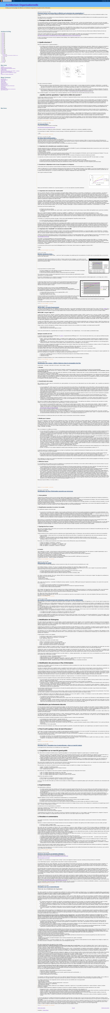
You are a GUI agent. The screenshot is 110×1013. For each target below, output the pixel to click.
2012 (3, 47)
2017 (3, 42)
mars (4, 60)
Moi (1, 73)
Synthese (2, 66)
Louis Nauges (3, 87)
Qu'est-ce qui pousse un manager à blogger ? (51, 853)
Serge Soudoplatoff (4, 79)
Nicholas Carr (3, 86)
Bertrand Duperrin (4, 88)
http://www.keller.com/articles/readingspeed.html (49, 407)
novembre (4, 56)
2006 (3, 53)
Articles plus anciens (105, 1007)
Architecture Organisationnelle (21, 5)
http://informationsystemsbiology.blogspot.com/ (46, 127)
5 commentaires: (51, 741)
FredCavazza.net (4, 84)
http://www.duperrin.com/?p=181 (44, 857)
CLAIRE (61, 335)
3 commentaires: (51, 303)
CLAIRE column (3, 69)
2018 (3, 41)
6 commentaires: (51, 120)
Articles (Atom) (45, 1010)
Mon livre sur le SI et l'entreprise (6, 71)
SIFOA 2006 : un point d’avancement (48, 307)
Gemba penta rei (4, 83)
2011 (3, 48)
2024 (3, 35)
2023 (3, 36)
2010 (3, 49)
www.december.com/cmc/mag (43, 236)
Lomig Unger (3, 80)
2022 (3, 37)
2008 (3, 51)
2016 (3, 43)
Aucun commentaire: (52, 849)
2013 (3, 46)
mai (3, 58)
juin (3, 57)
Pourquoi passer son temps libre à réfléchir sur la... (10, 55)
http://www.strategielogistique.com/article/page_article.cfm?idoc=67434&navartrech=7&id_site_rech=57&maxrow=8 (59, 35)
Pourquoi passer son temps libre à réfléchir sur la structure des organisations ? (61, 13)
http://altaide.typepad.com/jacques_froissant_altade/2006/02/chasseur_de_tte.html (53, 855)
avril (3, 59)
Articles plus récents (41, 1007)
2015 (3, 44)
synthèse (105, 308)
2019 (3, 40)
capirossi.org (3, 81)
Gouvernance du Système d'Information (7, 85)
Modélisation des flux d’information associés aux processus (55, 491)
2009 (3, 50)
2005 (3, 62)
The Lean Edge (3, 82)
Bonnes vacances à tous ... (45, 254)
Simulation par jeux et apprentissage (48, 886)
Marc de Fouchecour (4, 89)
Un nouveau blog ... (43, 124)
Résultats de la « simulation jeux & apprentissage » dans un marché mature (60, 745)
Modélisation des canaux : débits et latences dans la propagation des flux (59, 363)
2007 (3, 52)
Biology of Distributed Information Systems (8, 68)
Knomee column (3, 70)
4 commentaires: (51, 487)
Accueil (73, 1007)
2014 (3, 45)
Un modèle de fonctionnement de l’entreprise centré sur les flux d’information (60, 600)
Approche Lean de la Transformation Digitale (8, 72)
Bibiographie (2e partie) (44, 563)
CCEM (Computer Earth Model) (6, 67)
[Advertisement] (11, 20)
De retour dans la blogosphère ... (47, 138)
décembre (4, 54)
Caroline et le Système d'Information (7, 74)
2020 (3, 39)
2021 (3, 38)
